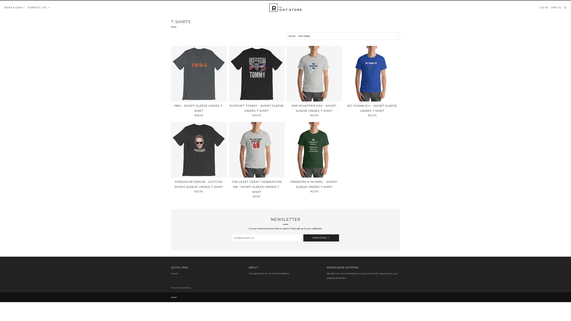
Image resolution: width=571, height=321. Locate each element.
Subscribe (320, 238)
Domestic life (37, 7)
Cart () (556, 7)
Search (174, 273)
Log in (543, 7)
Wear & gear (13, 7)
